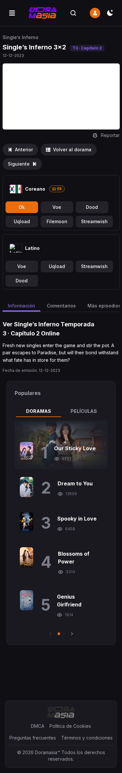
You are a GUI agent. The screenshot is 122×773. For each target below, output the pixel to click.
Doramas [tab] (38, 411)
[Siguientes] (72, 634)
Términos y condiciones (87, 737)
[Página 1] (59, 633)
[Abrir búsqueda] (73, 13)
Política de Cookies (70, 726)
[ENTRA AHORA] (95, 13)
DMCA (37, 726)
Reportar (110, 135)
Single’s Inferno (20, 37)
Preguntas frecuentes (32, 737)
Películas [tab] (84, 411)
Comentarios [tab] (61, 305)
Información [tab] (21, 305)
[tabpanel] (61, 528)
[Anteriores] (50, 634)
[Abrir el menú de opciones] (12, 13)
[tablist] (61, 411)
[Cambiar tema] (110, 13)
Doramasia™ (47, 752)
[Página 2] (63, 633)
